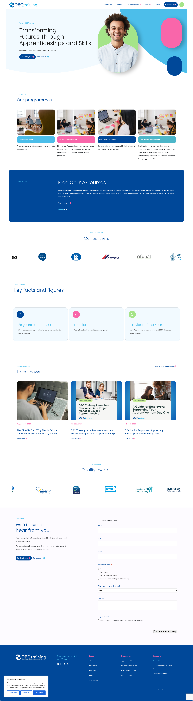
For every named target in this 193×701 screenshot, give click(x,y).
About (91, 661)
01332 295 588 (161, 674)
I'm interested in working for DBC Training (114, 579)
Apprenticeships (127, 661)
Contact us (169, 5)
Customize (13, 693)
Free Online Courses (128, 670)
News (158, 5)
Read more (21, 438)
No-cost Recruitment (129, 666)
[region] (26, 686)
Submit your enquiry (165, 631)
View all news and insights (164, 366)
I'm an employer (105, 569)
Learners (119, 5)
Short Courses (126, 675)
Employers (108, 5)
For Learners (38, 558)
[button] (27, 56)
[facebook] (58, 664)
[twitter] (68, 664)
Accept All (39, 693)
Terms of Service (170, 689)
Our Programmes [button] (133, 5)
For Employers (22, 558)
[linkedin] (64, 664)
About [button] (147, 5)
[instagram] (61, 664)
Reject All (26, 693)
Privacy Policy (159, 689)
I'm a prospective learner (108, 576)
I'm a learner (104, 572)
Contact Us (93, 680)
